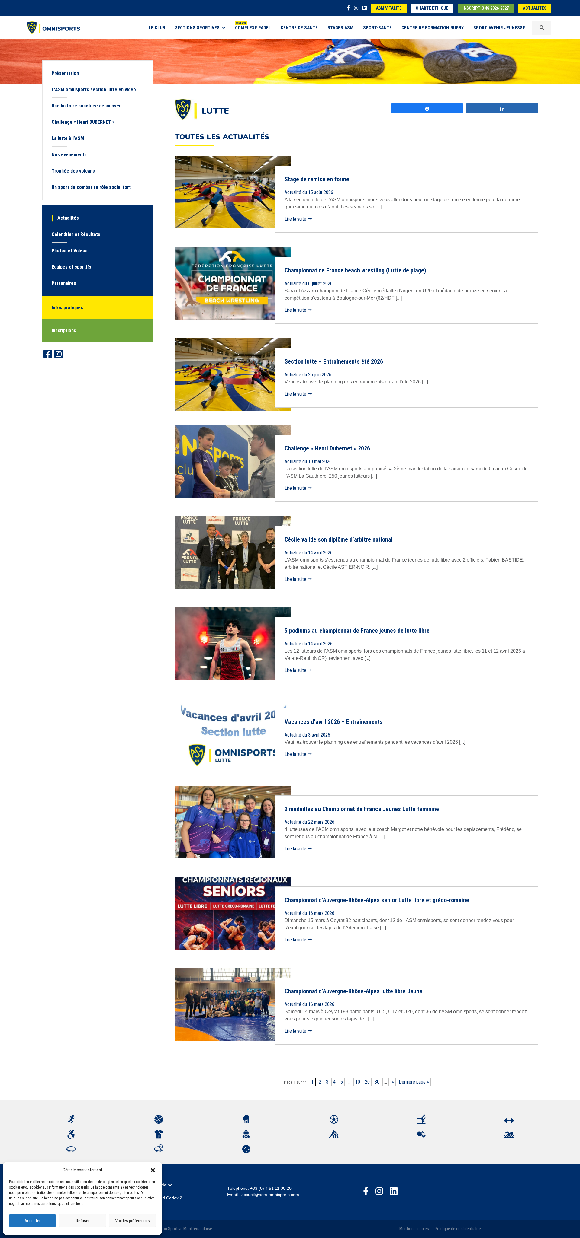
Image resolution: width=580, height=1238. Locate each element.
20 (367, 1082)
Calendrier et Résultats (76, 234)
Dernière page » (414, 1082)
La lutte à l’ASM (68, 138)
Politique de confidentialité (458, 1228)
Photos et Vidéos (70, 250)
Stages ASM (340, 27)
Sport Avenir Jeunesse (499, 27)
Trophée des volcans (73, 171)
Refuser (82, 1221)
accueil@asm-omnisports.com (270, 1194)
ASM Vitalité (389, 8)
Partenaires (64, 283)
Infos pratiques (67, 307)
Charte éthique (432, 8)
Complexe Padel (253, 27)
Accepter (32, 1221)
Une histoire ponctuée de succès (86, 106)
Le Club (157, 27)
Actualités (534, 8)
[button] (153, 1170)
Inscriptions (64, 330)
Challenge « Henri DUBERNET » (83, 122)
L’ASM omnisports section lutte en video (94, 89)
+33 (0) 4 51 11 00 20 (271, 1188)
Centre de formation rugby (432, 27)
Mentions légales (414, 1228)
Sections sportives (197, 27)
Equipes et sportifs (71, 267)
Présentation (65, 73)
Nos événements (69, 155)
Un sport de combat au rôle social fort (91, 187)
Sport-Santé (377, 27)
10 (357, 1082)
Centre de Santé (299, 27)
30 (377, 1082)
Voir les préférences (132, 1221)
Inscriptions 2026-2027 (485, 8)
